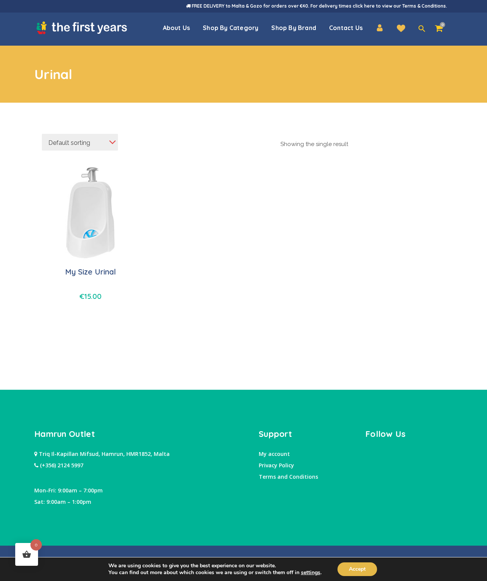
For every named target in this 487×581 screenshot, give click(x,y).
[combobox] (80, 142)
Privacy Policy (276, 465)
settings (310, 572)
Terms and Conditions (288, 476)
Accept (357, 569)
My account (274, 453)
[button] (422, 29)
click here (364, 6)
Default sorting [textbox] (69, 142)
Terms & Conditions (424, 6)
